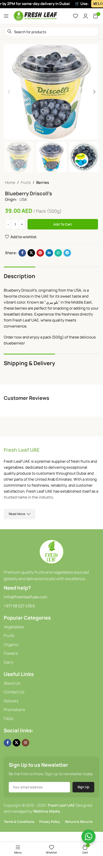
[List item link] (51, 627)
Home (10, 182)
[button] (9, 92)
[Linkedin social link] (49, 253)
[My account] (85, 16)
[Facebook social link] (22, 253)
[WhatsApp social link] (58, 253)
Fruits (26, 182)
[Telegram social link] (67, 253)
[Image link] (51, 551)
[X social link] (31, 253)
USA (23, 199)
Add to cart (63, 224)
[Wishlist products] (75, 16)
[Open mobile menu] (6, 16)
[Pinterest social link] (40, 253)
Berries (42, 182)
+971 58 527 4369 (19, 606)
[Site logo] (36, 15)
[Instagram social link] (25, 743)
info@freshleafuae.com (25, 597)
